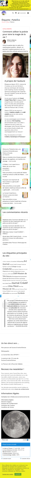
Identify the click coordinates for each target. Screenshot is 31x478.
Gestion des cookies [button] (7, 474)
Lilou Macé (13, 286)
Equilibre (9, 280)
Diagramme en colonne (8, 271)
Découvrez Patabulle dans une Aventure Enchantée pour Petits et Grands (12, 151)
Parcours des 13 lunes (16, 107)
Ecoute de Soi (7, 278)
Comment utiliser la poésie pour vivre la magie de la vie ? (15, 34)
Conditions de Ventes (7, 407)
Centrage (19, 264)
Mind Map (21, 286)
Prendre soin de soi (14, 291)
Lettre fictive (5, 286)
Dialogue (23, 271)
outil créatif (17, 289)
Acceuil (3, 22)
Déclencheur (5, 273)
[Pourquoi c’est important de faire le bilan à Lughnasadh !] (25, 182)
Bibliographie (5, 351)
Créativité (7, 269)
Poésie (8, 291)
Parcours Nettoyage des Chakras (15, 243)
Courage (19, 266)
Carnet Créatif (13, 264)
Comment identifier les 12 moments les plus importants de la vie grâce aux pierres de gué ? (15, 221)
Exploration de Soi (19, 280)
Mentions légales (6, 402)
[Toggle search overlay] (13, 13)
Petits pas (22, 289)
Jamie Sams (8, 283)
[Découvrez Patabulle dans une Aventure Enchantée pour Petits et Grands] (25, 151)
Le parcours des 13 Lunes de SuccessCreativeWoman (9, 359)
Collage (13, 266)
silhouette (6, 293)
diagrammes (18, 271)
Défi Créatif (10, 273)
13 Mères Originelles (7, 261)
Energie (4, 280)
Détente (9, 276)
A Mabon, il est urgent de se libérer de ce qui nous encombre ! (11, 166)
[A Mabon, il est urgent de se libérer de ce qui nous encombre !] (25, 166)
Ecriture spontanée (20, 278)
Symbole (21, 293)
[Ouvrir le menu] (28, 13)
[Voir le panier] (16, 13)
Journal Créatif (20, 283)
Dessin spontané (15, 269)
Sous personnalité (13, 293)
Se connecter (22, 13)
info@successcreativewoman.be (19, 397)
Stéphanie (14, 40)
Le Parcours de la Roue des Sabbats (12, 364)
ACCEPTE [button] (17, 474)
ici (5, 9)
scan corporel (21, 291)
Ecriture (13, 278)
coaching (9, 266)
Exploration (13, 280)
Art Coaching (16, 121)
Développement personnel (19, 276)
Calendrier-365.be (26, 458)
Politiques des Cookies (8, 405)
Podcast (4, 291)
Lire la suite (12, 161)
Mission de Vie (9, 289)
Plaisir (25, 289)
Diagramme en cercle (23, 269)
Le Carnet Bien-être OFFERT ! (10, 355)
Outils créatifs (7, 29)
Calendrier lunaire (7, 458)
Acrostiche (13, 261)
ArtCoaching (20, 261)
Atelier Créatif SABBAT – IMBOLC (13, 233)
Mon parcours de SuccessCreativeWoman (13, 347)
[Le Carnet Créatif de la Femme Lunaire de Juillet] (25, 195)
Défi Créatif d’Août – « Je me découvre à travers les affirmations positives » (15, 238)
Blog (7, 22)
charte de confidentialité (22, 389)
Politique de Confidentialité (9, 403)
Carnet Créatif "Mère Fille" (14, 99)
